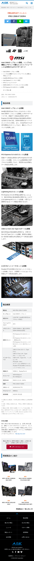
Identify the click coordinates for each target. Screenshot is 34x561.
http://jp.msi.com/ (20, 433)
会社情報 (8, 537)
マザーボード (13, 7)
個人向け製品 (8, 522)
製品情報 (3, 7)
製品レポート (8, 532)
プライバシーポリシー (20, 556)
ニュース (8, 527)
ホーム (8, 518)
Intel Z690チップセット (23, 7)
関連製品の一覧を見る (23, 509)
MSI (8, 7)
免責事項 (10, 556)
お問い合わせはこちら (18, 446)
